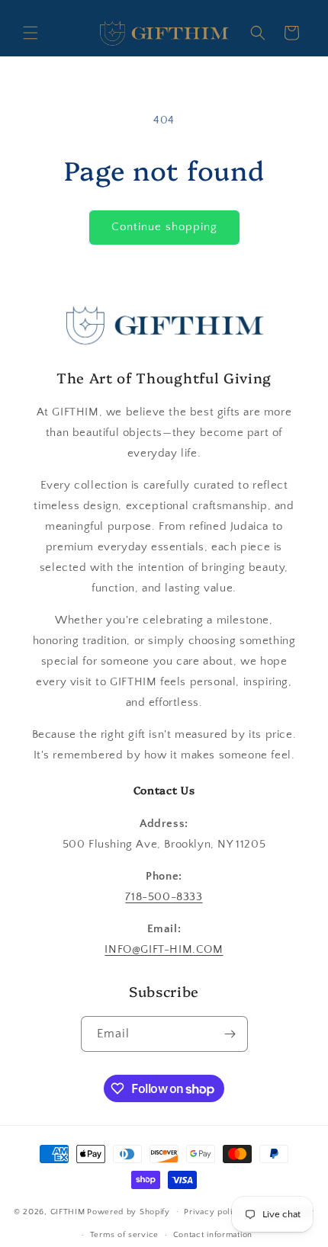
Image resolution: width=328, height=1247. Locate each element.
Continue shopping (164, 226)
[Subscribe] (230, 1034)
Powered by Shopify (128, 1211)
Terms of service (124, 1234)
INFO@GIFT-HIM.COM (164, 949)
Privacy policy (213, 1212)
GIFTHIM (67, 1211)
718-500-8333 (163, 896)
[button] (30, 33)
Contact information (212, 1234)
